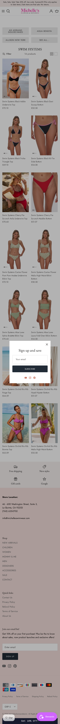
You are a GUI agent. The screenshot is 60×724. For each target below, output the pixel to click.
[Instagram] (30, 378)
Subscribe (30, 369)
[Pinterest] (34, 378)
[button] (30, 721)
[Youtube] (26, 378)
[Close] (47, 344)
